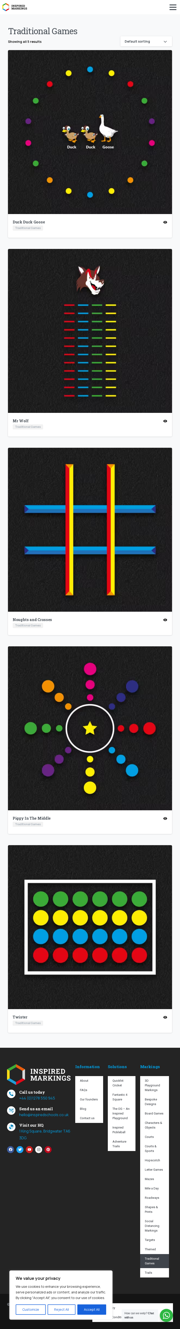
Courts (149, 1137)
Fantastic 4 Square (119, 1097)
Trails (148, 1272)
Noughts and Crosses (32, 619)
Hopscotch (152, 1160)
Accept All (92, 1309)
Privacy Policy (106, 1308)
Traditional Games (152, 1261)
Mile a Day (152, 1188)
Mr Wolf (21, 420)
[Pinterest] (48, 1149)
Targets (150, 1240)
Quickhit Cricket (118, 1083)
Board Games (154, 1113)
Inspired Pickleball (118, 1130)
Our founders (89, 1099)
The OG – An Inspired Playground (121, 1113)
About (84, 1080)
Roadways (152, 1197)
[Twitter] (19, 1149)
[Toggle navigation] (173, 7)
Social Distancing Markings (152, 1225)
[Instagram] (38, 1149)
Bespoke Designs (151, 1102)
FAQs (83, 1090)
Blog (83, 1109)
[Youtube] (29, 1149)
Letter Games (154, 1169)
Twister (20, 1016)
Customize (30, 1309)
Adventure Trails (119, 1144)
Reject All (61, 1309)
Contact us (87, 1118)
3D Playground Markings (152, 1085)
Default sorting (137, 41)
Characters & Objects (153, 1125)
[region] (60, 1295)
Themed (150, 1249)
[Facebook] (10, 1149)
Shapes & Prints (151, 1209)
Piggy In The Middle (32, 818)
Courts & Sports (151, 1148)
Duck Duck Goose (29, 221)
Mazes (149, 1179)
